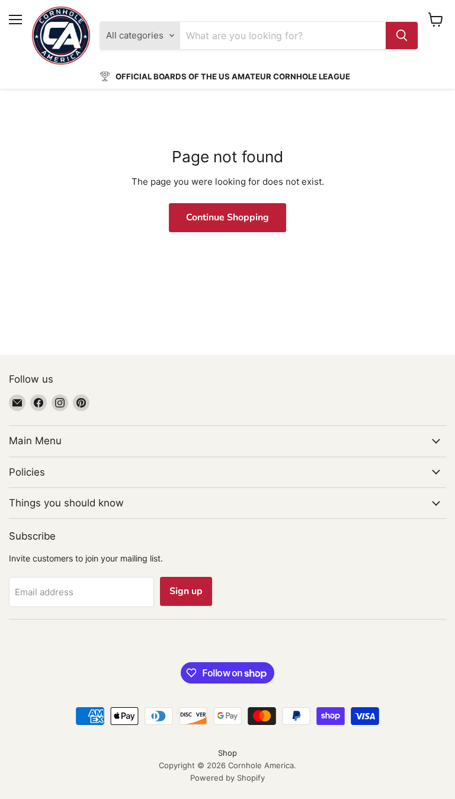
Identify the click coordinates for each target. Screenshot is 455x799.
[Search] (402, 35)
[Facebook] (38, 402)
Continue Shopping (227, 217)
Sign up (186, 591)
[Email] (17, 402)
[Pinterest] (81, 402)
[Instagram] (60, 402)
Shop (227, 753)
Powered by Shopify (227, 777)
